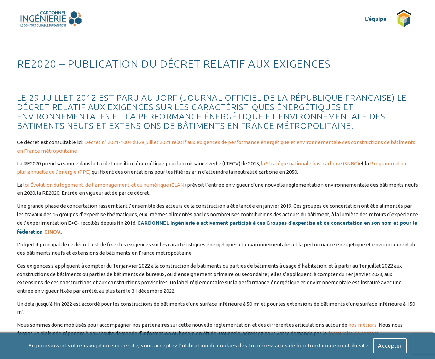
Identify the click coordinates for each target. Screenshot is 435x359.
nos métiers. (363, 325)
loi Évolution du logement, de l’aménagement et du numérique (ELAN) (105, 185)
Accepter (390, 346)
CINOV (52, 231)
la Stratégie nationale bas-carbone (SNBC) (310, 163)
